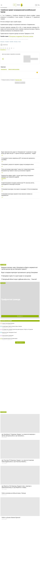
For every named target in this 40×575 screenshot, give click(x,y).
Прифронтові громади (10, 299)
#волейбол (11, 41)
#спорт (19, 41)
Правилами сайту (18, 79)
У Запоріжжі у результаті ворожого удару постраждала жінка (17, 164)
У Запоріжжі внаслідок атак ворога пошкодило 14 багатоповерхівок (19, 189)
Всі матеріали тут (20, 316)
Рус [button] (36, 5)
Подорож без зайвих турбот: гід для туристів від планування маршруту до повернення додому (17, 176)
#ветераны (16, 41)
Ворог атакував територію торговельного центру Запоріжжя (19, 272)
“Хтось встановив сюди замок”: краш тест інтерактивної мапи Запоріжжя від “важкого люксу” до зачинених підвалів (17, 170)
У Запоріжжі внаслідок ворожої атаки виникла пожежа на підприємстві (16, 194)
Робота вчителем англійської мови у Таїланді (14, 493)
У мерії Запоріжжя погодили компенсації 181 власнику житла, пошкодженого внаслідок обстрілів (17, 183)
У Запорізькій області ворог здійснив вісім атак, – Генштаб (19, 279)
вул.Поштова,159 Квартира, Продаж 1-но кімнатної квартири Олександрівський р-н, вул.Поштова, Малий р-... (18, 460)
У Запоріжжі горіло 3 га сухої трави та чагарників (16, 276)
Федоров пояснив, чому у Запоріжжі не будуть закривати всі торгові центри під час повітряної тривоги (19, 268)
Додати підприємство (20, 342)
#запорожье (2, 41)
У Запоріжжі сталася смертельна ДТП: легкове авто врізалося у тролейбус (18, 158)
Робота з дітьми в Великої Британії (11, 517)
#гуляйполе (7, 41)
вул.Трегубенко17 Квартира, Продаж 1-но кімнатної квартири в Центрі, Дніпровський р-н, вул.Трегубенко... (18, 435)
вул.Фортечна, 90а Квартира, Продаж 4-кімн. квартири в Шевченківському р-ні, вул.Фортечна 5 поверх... (16, 486)
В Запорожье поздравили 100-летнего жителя (21, 36)
